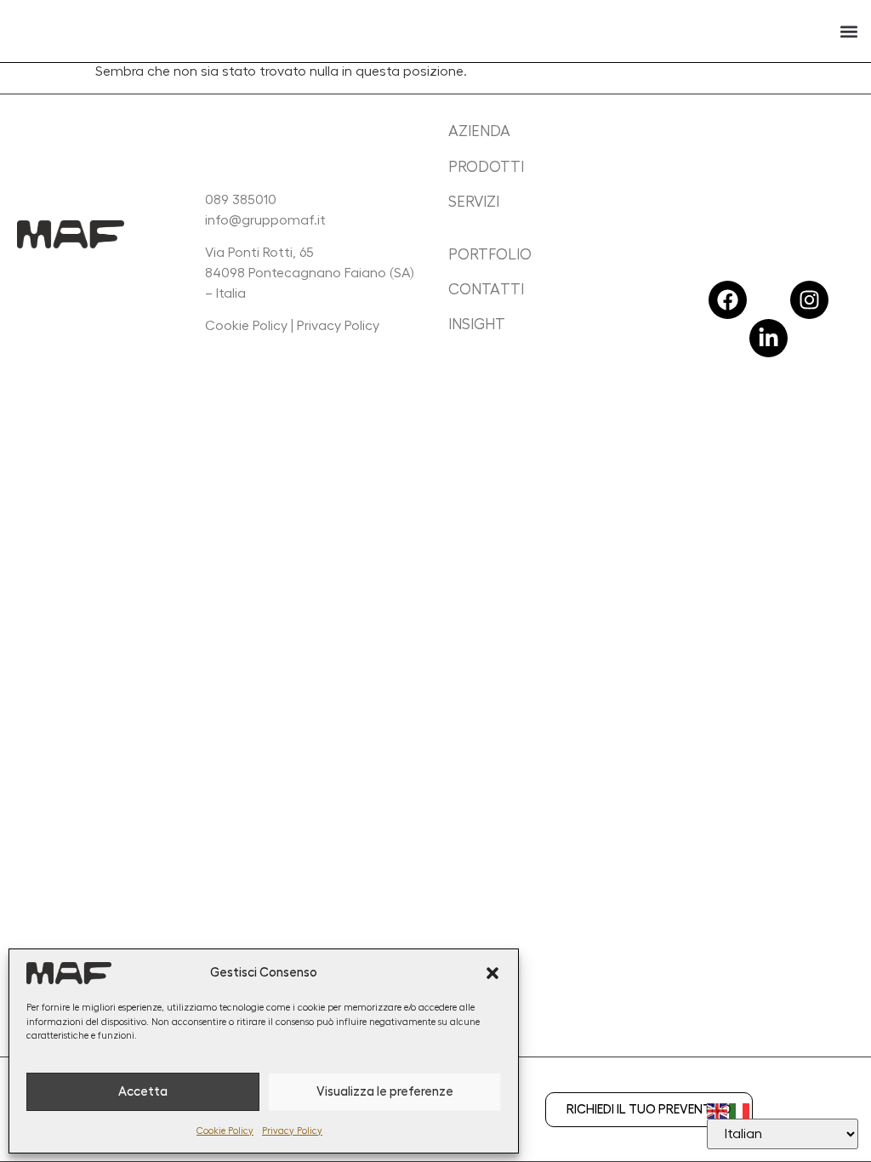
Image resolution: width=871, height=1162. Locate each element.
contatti (486, 289)
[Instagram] (809, 300)
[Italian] (740, 1108)
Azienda (479, 131)
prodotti (486, 166)
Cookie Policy (224, 1131)
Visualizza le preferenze (384, 1091)
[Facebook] (728, 300)
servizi (473, 201)
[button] (492, 973)
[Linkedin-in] (768, 338)
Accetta (143, 1091)
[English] (718, 1108)
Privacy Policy (292, 1131)
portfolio (490, 254)
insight (476, 324)
